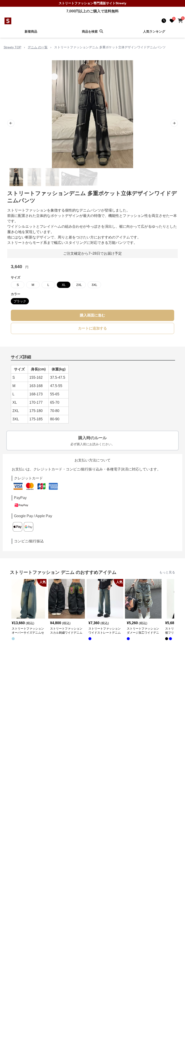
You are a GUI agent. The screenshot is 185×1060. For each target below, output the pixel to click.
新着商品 (31, 31)
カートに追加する (92, 328)
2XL (79, 285)
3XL (94, 285)
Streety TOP (12, 47)
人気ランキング (154, 31)
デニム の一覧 (38, 47)
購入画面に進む (92, 315)
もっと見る (167, 572)
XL (64, 285)
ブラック (20, 301)
